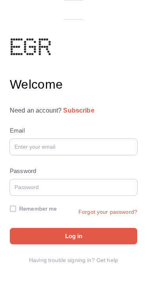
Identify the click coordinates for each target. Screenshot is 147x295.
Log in (73, 236)
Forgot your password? (107, 212)
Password (23, 171)
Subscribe (78, 110)
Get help (107, 260)
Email (17, 130)
